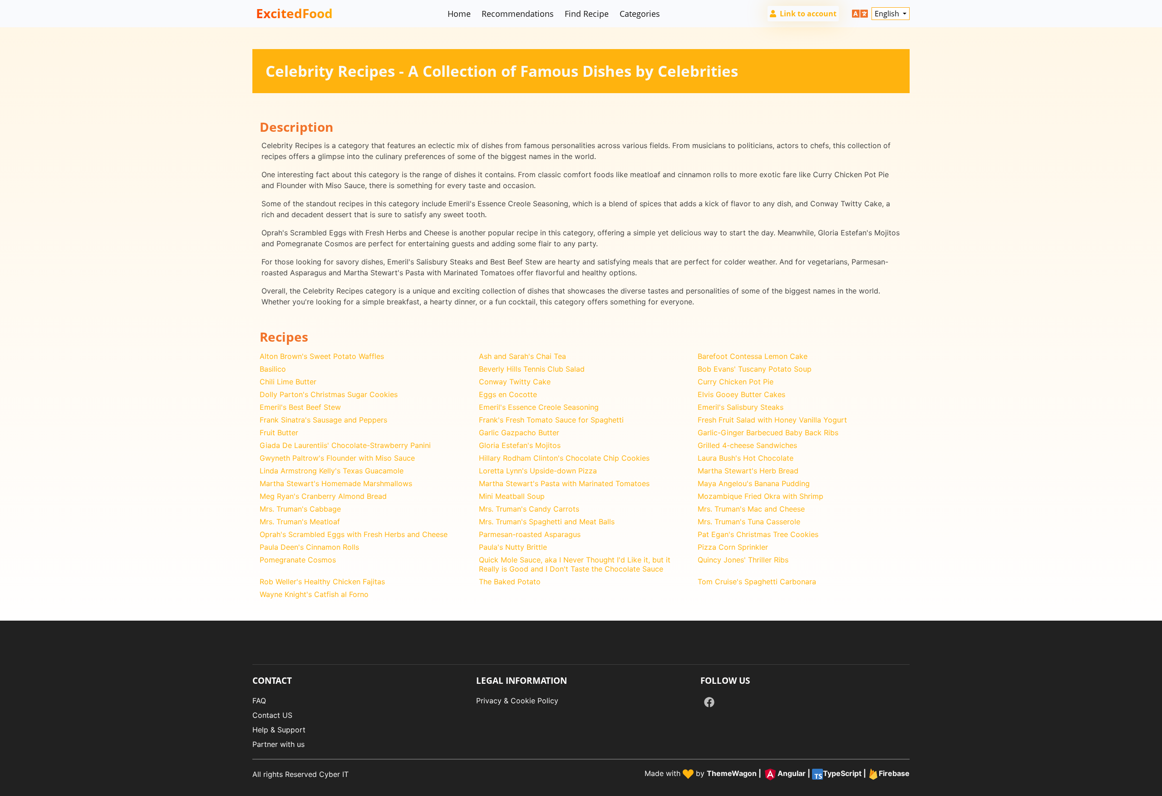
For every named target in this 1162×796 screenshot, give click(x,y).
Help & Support (278, 729)
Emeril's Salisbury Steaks (740, 407)
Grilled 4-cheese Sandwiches (747, 445)
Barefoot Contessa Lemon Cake (752, 356)
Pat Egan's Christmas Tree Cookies (758, 534)
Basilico (273, 368)
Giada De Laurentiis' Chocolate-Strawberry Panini (345, 445)
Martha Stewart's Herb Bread (748, 470)
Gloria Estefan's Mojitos (520, 445)
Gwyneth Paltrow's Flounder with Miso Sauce (337, 458)
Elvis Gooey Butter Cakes (741, 394)
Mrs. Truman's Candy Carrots (529, 508)
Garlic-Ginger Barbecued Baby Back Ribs (768, 432)
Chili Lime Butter (288, 381)
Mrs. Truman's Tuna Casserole (749, 521)
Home (459, 13)
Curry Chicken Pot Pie (735, 381)
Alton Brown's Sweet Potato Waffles (322, 356)
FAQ (259, 700)
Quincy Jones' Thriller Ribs (743, 559)
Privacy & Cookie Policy (517, 700)
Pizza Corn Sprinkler (733, 547)
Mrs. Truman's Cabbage (300, 508)
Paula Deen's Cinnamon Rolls (309, 547)
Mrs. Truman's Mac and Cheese (751, 508)
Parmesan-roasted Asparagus (530, 534)
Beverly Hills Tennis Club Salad (532, 368)
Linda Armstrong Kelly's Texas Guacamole (332, 470)
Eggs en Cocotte (508, 394)
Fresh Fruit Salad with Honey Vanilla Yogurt (772, 419)
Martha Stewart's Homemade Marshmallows (336, 483)
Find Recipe (587, 13)
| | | (808, 773)
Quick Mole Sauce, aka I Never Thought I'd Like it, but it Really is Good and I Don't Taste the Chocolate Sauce (574, 564)
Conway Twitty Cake (515, 381)
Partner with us (278, 744)
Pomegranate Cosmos (298, 559)
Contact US (272, 715)
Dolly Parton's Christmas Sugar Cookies (329, 394)
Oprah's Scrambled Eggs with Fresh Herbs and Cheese (354, 534)
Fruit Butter (279, 432)
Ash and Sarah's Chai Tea (522, 356)
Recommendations (518, 13)
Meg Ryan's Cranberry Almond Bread (323, 496)
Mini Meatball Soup (512, 496)
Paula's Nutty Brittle (513, 547)
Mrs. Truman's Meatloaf (300, 521)
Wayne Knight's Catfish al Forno (314, 594)
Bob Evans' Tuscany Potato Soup (755, 368)
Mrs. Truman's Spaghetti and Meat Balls (547, 521)
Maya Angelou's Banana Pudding (754, 483)
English (888, 14)
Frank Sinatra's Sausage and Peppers (323, 419)
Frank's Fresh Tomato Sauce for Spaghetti (551, 419)
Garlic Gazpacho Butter (519, 432)
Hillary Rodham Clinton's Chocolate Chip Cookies (564, 458)
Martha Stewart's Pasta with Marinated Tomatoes (564, 483)
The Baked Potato (510, 581)
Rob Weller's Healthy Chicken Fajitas (322, 581)
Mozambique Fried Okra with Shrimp (760, 496)
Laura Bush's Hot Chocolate (745, 458)
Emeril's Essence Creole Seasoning (539, 407)
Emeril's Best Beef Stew (300, 407)
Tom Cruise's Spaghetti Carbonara (757, 581)
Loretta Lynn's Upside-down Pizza (538, 470)
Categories (640, 13)
